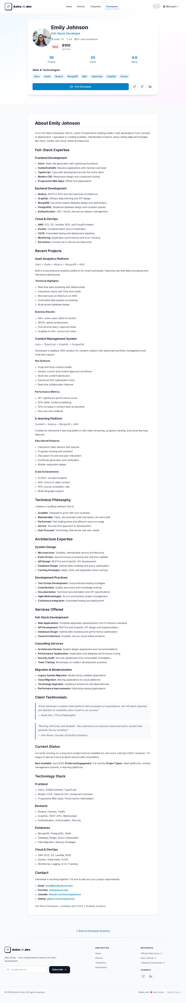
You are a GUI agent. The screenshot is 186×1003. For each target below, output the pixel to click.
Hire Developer (82, 86)
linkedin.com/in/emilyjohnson (65, 894)
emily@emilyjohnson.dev (59, 885)
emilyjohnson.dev (58, 890)
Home (69, 6)
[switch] (156, 6)
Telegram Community (151, 962)
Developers (112, 6)
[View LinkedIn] (150, 86)
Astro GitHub (147, 958)
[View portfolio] (134, 86)
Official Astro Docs (150, 953)
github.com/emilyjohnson (61, 898)
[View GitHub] (142, 86)
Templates (95, 6)
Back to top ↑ (174, 992)
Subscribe (57, 969)
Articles (81, 6)
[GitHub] (143, 976)
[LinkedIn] (150, 976)
